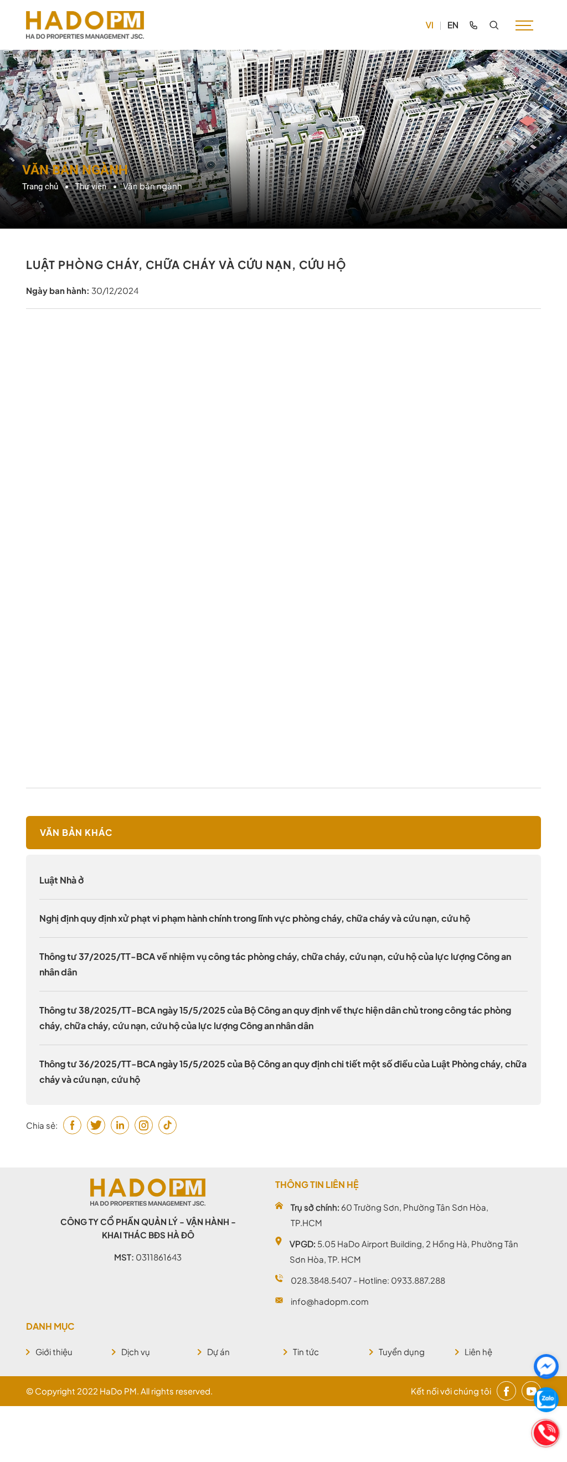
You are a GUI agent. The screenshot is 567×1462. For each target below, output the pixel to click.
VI (430, 24)
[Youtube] (531, 1391)
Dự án (218, 1351)
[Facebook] (506, 1391)
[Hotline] (546, 1432)
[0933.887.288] (473, 25)
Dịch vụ (135, 1351)
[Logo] (85, 25)
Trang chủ (40, 187)
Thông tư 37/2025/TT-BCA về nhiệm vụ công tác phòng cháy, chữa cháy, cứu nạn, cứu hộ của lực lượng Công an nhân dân (275, 964)
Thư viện (90, 187)
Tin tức (306, 1351)
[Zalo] (546, 1399)
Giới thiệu (54, 1351)
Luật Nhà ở (61, 880)
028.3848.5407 (321, 1280)
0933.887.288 (418, 1280)
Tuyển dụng (402, 1351)
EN (452, 24)
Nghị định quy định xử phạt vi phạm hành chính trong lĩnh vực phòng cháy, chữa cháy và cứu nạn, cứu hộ (254, 918)
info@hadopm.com (330, 1301)
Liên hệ (478, 1351)
